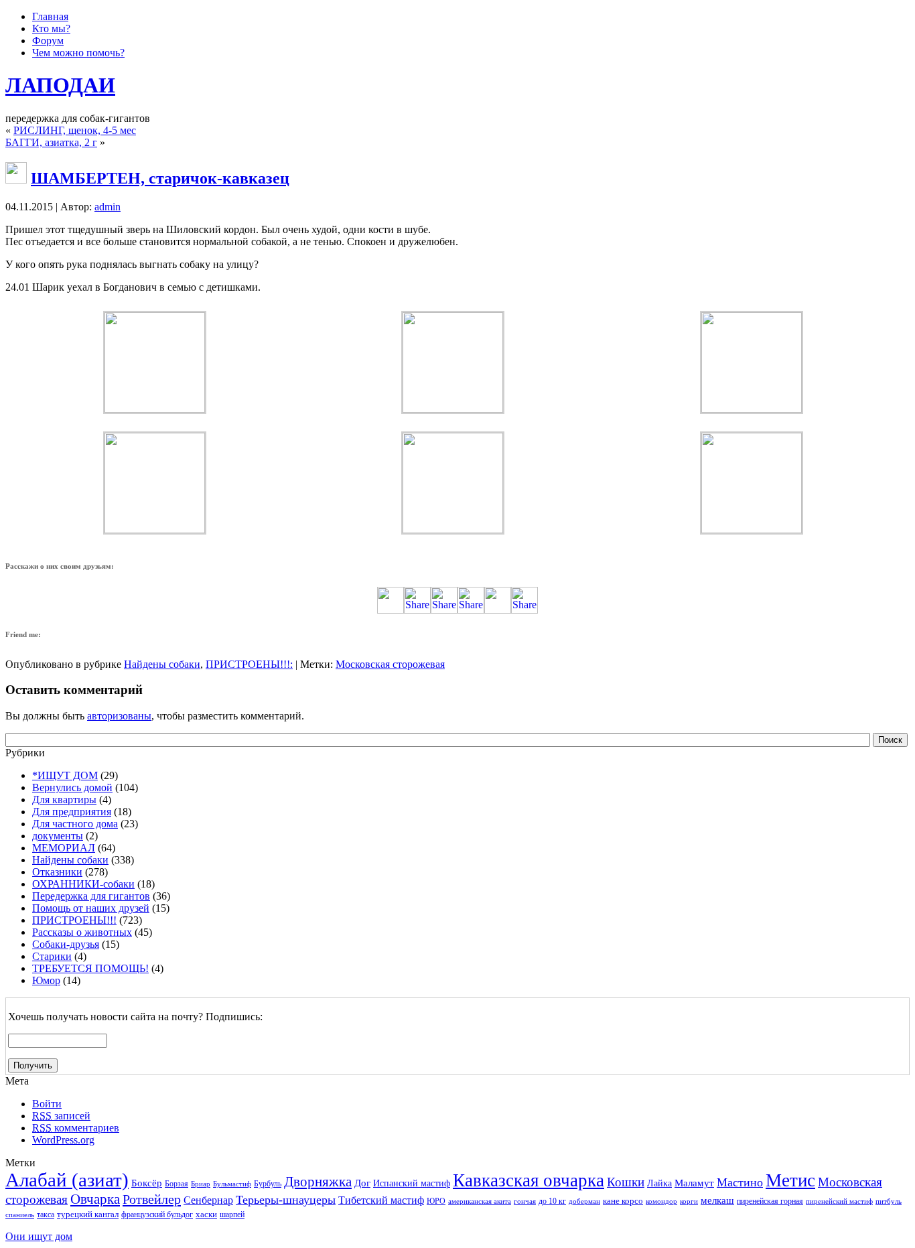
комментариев (75, 1127)
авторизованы (119, 715)
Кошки (625, 1182)
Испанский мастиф (411, 1183)
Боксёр (146, 1182)
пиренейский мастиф (839, 1201)
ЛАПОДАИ (60, 85)
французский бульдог (157, 1214)
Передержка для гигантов (91, 896)
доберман (584, 1201)
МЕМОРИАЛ (63, 847)
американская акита (479, 1201)
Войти (47, 1103)
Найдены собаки (162, 664)
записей (61, 1115)
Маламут (694, 1183)
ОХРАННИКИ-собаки (83, 884)
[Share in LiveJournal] (497, 610)
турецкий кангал (88, 1214)
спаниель (19, 1215)
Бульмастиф (232, 1184)
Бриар (200, 1184)
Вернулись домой (72, 787)
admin (107, 206)
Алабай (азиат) (67, 1179)
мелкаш (717, 1200)
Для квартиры (64, 799)
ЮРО (436, 1201)
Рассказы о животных (82, 932)
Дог (362, 1183)
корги (689, 1201)
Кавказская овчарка (528, 1180)
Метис (790, 1180)
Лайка (659, 1183)
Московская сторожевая (390, 664)
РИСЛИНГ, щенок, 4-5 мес (74, 130)
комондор (661, 1201)
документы (57, 835)
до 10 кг (552, 1201)
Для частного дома (75, 823)
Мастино (740, 1182)
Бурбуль (267, 1183)
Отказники (57, 872)
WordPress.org (63, 1140)
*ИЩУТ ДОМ (65, 775)
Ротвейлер (152, 1199)
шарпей (232, 1214)
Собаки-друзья (65, 944)
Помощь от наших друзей (90, 908)
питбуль (888, 1201)
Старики (52, 956)
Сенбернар (208, 1200)
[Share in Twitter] (390, 610)
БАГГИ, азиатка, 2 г (51, 142)
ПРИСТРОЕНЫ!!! (248, 664)
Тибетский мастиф (381, 1200)
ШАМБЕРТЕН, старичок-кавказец (160, 178)
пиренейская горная (770, 1201)
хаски (206, 1214)
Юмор (46, 980)
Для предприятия (71, 811)
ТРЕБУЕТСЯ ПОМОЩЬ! (90, 968)
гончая (525, 1201)
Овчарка (95, 1199)
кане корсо (623, 1201)
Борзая (176, 1183)
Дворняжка (318, 1182)
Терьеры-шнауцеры (286, 1199)
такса (45, 1214)
